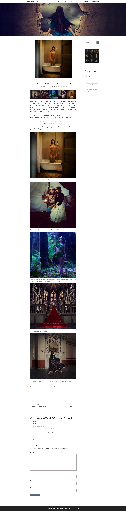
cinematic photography (68, 389)
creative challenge (59, 391)
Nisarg (77, 508)
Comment (33, 452)
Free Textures (95, 1)
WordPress (67, 508)
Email (32, 481)
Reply (34, 439)
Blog (75, 1)
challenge (57, 389)
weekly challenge (65, 393)
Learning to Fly (90, 82)
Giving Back (87, 1)
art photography (61, 387)
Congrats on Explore (91, 79)
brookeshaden (56, 86)
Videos (80, 1)
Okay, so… (88, 76)
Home (64, 1)
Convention (58, 1)
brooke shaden (70, 387)
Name (32, 474)
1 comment (64, 86)
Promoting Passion (34, 1)
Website (32, 487)
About (70, 1)
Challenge (38, 387)
